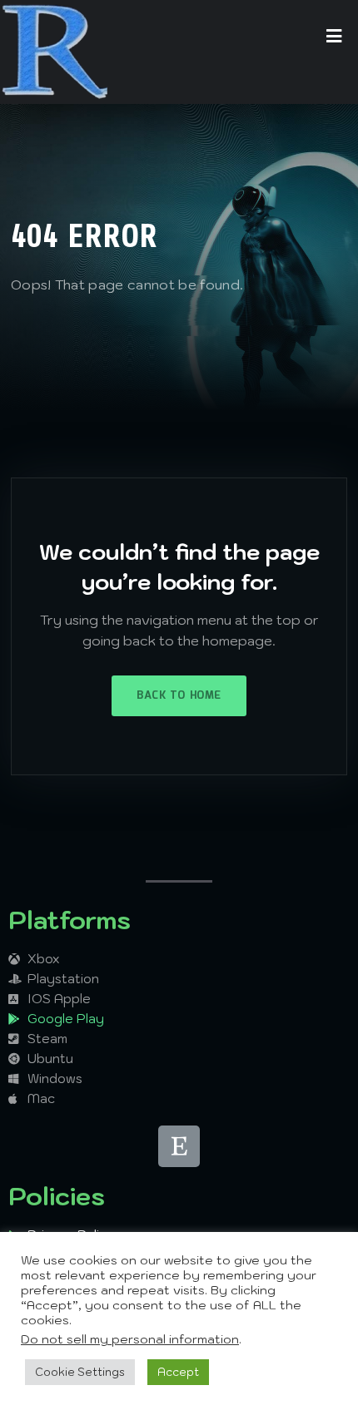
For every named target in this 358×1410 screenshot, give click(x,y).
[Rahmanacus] (55, 52)
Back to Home (179, 696)
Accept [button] (178, 1372)
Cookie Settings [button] (80, 1372)
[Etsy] (179, 1146)
